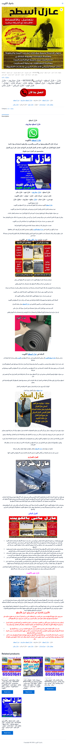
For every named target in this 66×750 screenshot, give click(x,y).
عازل (35, 199)
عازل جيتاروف (36, 192)
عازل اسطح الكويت (50, 358)
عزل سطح (39, 390)
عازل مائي (16, 104)
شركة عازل (42, 104)
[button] (61, 9)
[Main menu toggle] (62, 3)
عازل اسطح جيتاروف (26, 100)
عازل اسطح (45, 100)
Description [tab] (5, 116)
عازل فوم (31, 104)
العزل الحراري (33, 457)
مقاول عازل (50, 104)
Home (3, 72)
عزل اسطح (16, 100)
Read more (7, 692)
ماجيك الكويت (8, 3)
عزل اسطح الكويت (38, 229)
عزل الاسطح (33, 240)
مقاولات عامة (58, 72)
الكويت (19, 358)
